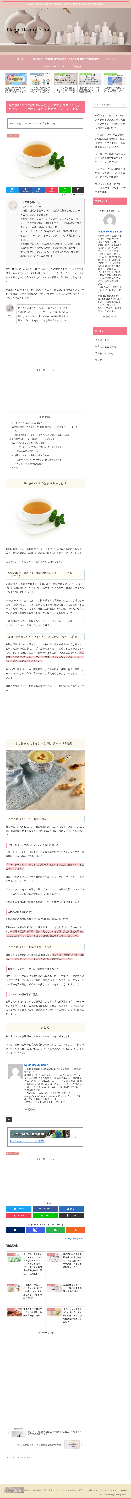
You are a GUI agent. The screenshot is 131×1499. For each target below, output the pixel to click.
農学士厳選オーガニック (53, 1490)
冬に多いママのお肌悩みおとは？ (27, 422)
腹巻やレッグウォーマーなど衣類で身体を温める (39, 459)
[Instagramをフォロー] (29, 1109)
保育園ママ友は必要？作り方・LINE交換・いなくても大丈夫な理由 (110, 188)
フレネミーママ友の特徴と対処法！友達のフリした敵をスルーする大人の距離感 (110, 173)
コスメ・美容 (13, 1153)
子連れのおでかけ (104, 353)
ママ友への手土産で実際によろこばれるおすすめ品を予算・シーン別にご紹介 (110, 157)
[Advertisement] (45, 346)
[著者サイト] (25, 1109)
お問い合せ (92, 1490)
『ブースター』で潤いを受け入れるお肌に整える (39, 447)
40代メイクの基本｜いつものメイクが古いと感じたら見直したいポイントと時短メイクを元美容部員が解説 (110, 121)
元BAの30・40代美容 (32, 1490)
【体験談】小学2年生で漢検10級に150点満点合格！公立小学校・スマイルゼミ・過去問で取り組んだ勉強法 (110, 140)
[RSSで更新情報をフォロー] (36, 1109)
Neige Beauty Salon (36, 1065)
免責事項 (124, 1490)
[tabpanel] (16, 83)
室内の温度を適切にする (28, 451)
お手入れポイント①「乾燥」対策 (29, 443)
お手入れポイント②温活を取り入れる (31, 455)
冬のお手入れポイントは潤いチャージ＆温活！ (33, 439)
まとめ (15, 468)
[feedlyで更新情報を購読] (33, 1109)
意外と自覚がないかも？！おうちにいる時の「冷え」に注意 (41, 434)
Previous (2, 83)
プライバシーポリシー (109, 1490)
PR (9, 1120)
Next (129, 83)
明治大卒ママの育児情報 (75, 1490)
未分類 (98, 360)
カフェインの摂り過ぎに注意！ (31, 464)
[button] (124, 104)
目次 (41, 417)
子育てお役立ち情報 (105, 346)
